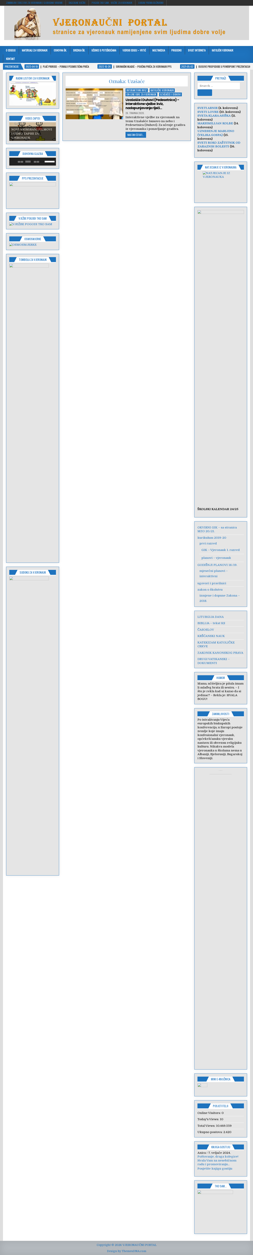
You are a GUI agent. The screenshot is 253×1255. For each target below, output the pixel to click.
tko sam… (221, 1190)
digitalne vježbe (77, 3)
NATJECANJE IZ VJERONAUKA (220, 167)
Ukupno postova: (210, 1132)
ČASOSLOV (205, 629)
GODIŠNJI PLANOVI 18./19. (217, 565)
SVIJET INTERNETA (197, 50)
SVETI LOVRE (208, 112)
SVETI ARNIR (207, 108)
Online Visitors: (209, 1113)
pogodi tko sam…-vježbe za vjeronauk (112, 3)
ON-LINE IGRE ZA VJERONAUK (141, 94)
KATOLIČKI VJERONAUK (222, 50)
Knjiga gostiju (220, 1147)
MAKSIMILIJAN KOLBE (215, 123)
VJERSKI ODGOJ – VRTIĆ (134, 50)
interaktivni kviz (136, 90)
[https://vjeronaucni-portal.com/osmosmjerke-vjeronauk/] (23, 244)
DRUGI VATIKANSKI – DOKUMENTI (213, 661)
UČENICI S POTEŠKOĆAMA (104, 50)
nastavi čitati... (135, 135)
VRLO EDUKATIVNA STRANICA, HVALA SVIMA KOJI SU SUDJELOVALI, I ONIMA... (220, 1164)
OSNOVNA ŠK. (60, 50)
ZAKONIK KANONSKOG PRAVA (220, 653)
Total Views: (206, 1126)
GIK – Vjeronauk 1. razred (220, 550)
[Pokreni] (14, 162)
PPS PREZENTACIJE (32, 178)
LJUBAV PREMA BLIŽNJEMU (150, 3)
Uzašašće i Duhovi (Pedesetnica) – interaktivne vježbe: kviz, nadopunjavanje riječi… (152, 103)
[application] (32, 162)
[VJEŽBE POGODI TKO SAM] (30, 224)
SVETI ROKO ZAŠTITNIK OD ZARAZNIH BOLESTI (218, 144)
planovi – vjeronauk (216, 558)
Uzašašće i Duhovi (170, 94)
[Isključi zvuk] (42, 162)
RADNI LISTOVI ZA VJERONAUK (32, 78)
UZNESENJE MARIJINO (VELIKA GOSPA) (215, 133)
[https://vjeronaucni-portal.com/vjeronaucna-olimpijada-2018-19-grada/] (220, 184)
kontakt (10, 59)
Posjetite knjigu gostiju (214, 1172)
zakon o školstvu (210, 589)
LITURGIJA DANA (210, 617)
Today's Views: (208, 1119)
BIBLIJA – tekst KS (211, 623)
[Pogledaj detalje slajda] (32, 194)
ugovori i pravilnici (211, 583)
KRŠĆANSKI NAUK (211, 636)
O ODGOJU (11, 50)
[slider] (49, 161)
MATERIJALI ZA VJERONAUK (34, 50)
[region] (32, 94)
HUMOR (220, 677)
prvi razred (208, 543)
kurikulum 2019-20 (211, 537)
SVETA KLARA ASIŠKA (214, 115)
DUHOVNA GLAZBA (33, 153)
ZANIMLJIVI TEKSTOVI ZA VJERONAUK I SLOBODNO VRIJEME (34, 3)
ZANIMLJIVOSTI (220, 714)
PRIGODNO (176, 50)
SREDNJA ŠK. (79, 50)
